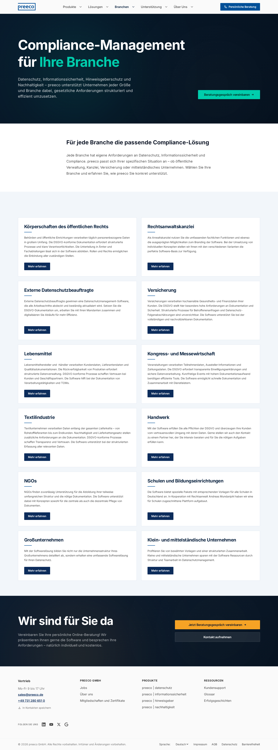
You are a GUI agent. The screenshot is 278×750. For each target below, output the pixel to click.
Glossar (209, 694)
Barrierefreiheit (251, 744)
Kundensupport (215, 688)
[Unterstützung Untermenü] (167, 7)
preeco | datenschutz (157, 688)
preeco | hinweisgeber (158, 701)
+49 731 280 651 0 (31, 701)
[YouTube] (51, 724)
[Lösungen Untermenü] (108, 7)
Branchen (122, 7)
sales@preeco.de (30, 694)
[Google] (66, 724)
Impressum (200, 744)
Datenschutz (229, 744)
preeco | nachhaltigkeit (158, 707)
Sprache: (164, 744)
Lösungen (95, 7)
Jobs (83, 688)
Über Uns (180, 7)
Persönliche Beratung (242, 6)
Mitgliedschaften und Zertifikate (102, 701)
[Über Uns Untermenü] (193, 7)
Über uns (86, 694)
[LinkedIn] (44, 724)
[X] (59, 724)
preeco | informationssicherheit (164, 694)
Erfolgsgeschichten (217, 701)
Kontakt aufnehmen (217, 637)
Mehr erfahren (37, 266)
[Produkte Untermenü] (81, 7)
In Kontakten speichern (37, 707)
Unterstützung (151, 7)
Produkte (69, 7)
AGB (214, 744)
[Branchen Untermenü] (134, 7)
